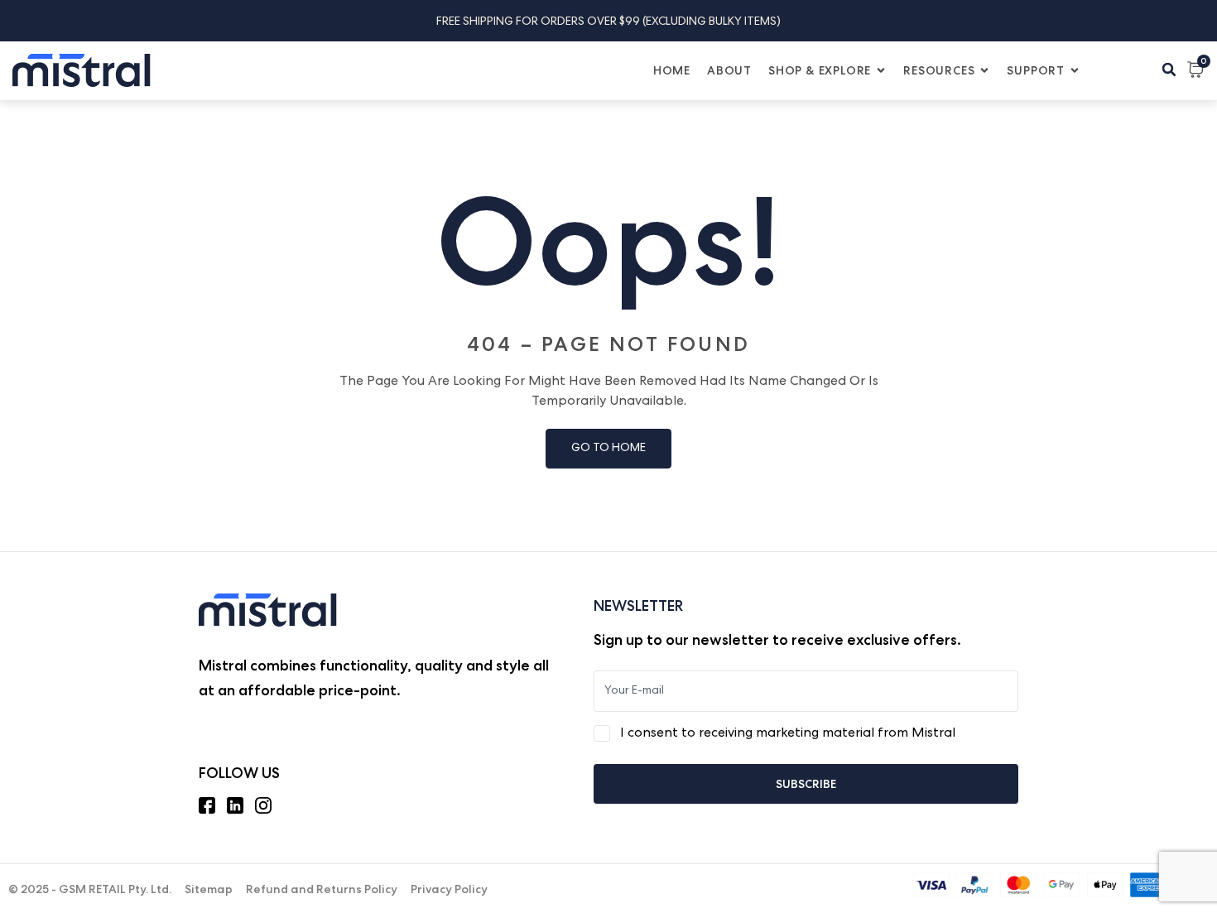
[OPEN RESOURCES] (984, 70)
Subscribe (806, 783)
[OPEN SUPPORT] (1074, 70)
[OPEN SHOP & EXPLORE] (881, 70)
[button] (1169, 69)
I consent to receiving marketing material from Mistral (787, 734)
